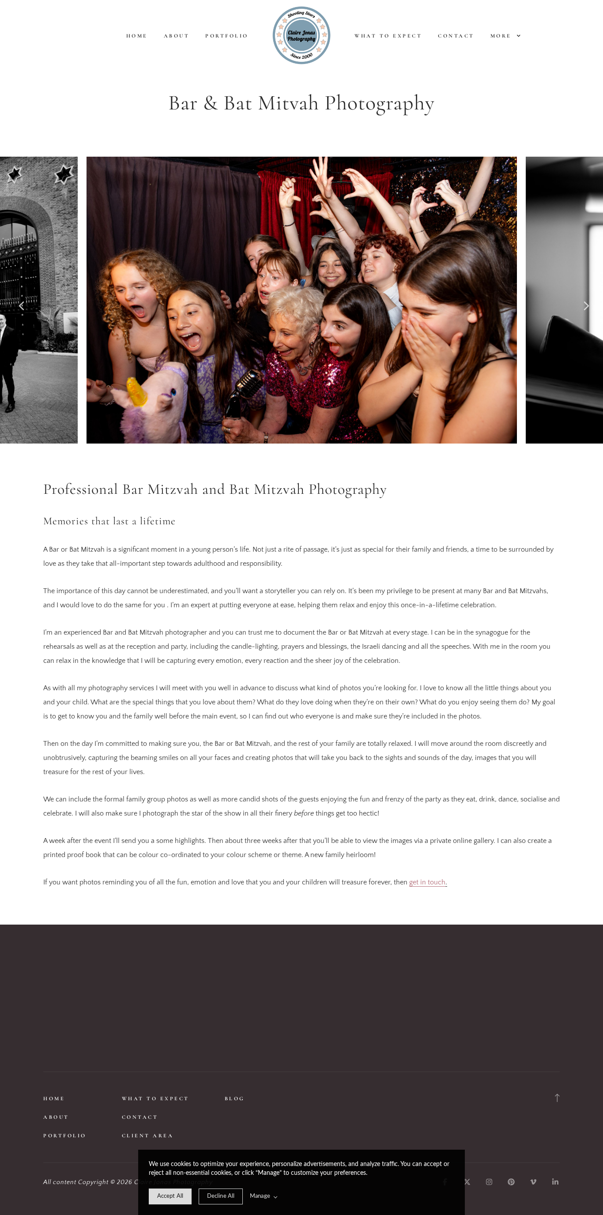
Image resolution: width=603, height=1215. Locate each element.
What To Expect (388, 36)
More (502, 36)
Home (137, 36)
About (177, 36)
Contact (456, 36)
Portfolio (227, 36)
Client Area (148, 1135)
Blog (235, 1098)
